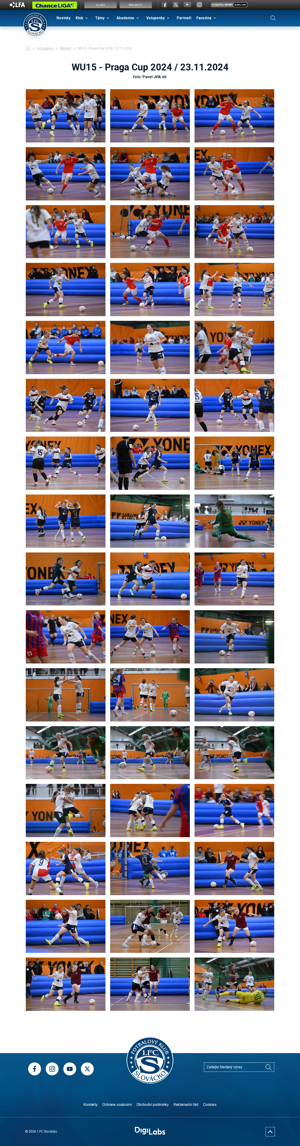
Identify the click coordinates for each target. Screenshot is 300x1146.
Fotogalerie (45, 48)
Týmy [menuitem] (100, 18)
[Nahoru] (270, 1131)
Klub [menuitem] (79, 18)
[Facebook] (34, 1068)
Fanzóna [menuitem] (203, 18)
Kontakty (90, 1104)
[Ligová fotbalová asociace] (17, 6)
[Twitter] (87, 1068)
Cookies (210, 1104)
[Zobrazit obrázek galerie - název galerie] (65, 115)
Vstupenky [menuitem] (155, 18)
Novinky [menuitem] (63, 18)
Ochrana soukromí (117, 1104)
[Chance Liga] (54, 6)
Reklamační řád (185, 1104)
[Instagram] (52, 1068)
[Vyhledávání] (268, 1067)
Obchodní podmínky (152, 1104)
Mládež (65, 48)
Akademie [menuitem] (125, 18)
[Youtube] (69, 1068)
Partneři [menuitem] (184, 18)
